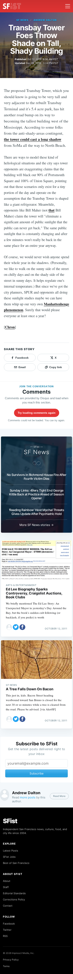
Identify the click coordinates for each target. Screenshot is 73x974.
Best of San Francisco (16, 862)
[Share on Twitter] (15, 627)
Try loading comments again (36, 412)
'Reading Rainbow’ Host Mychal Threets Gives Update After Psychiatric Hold (36, 512)
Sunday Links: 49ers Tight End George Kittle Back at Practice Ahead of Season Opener (36, 494)
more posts (27, 797)
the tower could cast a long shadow (32, 139)
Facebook (9, 923)
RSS (5, 935)
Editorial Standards (14, 893)
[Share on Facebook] (22, 627)
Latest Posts (10, 850)
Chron (10, 326)
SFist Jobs (9, 856)
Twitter (7, 929)
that (51, 210)
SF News (22, 20)
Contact (7, 905)
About (6, 880)
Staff (6, 887)
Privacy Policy (11, 959)
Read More (59, 796)
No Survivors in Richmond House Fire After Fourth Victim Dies (36, 477)
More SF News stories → (36, 525)
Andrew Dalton (45, 20)
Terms (6, 966)
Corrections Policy (14, 899)
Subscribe (37, 773)
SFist (10, 821)
